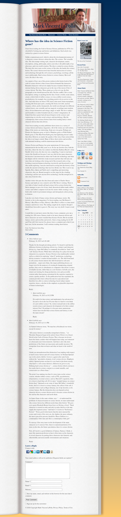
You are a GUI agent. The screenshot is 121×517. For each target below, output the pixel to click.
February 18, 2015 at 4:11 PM (39, 323)
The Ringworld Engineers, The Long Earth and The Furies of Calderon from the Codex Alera (85, 75)
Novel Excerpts (73, 35)
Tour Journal (80, 171)
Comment (29, 462)
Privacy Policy (58, 507)
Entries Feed (83, 177)
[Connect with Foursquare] (45, 453)
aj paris (79, 201)
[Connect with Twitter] (34, 453)
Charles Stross (65, 180)
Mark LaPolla (29, 230)
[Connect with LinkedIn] (38, 453)
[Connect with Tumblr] (48, 453)
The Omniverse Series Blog (37, 35)
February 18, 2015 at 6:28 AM (39, 241)
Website (28, 489)
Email (27, 485)
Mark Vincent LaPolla (45, 507)
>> (92, 213)
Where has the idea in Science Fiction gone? (48, 42)
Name (27, 481)
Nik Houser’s (66, 200)
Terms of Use (68, 507)
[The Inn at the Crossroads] (85, 50)
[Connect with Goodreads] (51, 453)
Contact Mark (61, 35)
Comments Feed (84, 181)
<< (79, 213)
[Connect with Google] (31, 453)
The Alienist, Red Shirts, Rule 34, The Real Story (85, 70)
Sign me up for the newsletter (36, 504)
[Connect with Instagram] (41, 453)
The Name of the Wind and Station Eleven (85, 206)
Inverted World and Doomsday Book (85, 83)
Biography (51, 35)
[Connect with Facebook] (28, 453)
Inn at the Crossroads (83, 67)
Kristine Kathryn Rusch (61, 150)
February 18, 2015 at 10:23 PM (43, 295)
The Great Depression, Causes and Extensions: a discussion (85, 80)
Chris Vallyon (33, 239)
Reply (31, 289)
